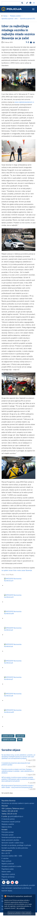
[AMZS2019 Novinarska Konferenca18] (14, 618)
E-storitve (5, 858)
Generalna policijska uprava (11, 837)
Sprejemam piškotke (14, 913)
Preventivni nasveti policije (11, 822)
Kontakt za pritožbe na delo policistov (15, 848)
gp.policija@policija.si (15, 816)
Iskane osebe (6, 872)
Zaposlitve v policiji (8, 874)
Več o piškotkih (21, 908)
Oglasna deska (7, 827)
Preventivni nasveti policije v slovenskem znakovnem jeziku (27, 3)
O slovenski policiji (8, 819)
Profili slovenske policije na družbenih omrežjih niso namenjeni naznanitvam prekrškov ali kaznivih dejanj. (18, 888)
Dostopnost (30, 3)
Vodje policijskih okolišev (10, 840)
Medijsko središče (8, 824)
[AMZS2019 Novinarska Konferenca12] (14, 602)
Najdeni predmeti (8, 864)
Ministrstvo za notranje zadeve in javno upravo (18, 803)
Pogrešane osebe (8, 869)
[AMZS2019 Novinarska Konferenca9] (14, 700)
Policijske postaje (8, 832)
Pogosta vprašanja (8, 877)
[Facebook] (8, 882)
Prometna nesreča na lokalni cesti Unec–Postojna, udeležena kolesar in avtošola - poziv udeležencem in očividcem (18, 771)
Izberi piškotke (26, 913)
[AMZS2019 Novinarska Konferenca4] (14, 651)
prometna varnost (8, 736)
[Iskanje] (22, 3)
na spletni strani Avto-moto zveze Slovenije (17, 570)
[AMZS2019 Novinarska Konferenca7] (14, 684)
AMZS (19, 740)
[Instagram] (16, 882)
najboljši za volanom (9, 740)
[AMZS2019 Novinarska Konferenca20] (14, 717)
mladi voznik (20, 736)
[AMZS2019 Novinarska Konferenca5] (14, 668)
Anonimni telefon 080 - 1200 (12, 856)
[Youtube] (12, 882)
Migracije (5, 879)
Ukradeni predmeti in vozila (11, 866)
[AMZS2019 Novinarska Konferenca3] (14, 635)
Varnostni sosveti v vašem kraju (13, 843)
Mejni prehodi (6, 861)
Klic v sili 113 (6, 853)
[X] (3, 882)
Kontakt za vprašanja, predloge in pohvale (16, 845)
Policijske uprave (7, 835)
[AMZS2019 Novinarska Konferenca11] (14, 585)
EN (34, 3)
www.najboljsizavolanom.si (24, 102)
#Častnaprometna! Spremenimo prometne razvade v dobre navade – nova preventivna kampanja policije (18, 786)
